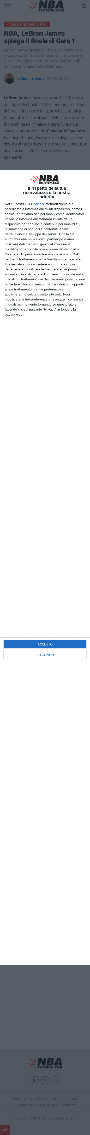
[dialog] (45, 567)
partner (38, 204)
